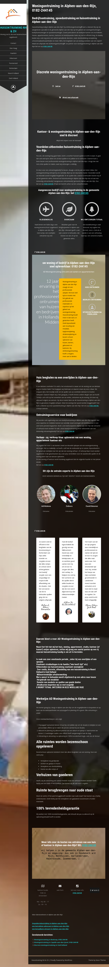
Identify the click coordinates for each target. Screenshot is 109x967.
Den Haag (13, 48)
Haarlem (13, 53)
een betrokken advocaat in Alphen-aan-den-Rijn (50, 926)
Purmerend (13, 63)
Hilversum (13, 58)
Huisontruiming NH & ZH (13, 29)
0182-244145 (47, 46)
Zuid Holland (13, 78)
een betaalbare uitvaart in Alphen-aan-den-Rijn (50, 929)
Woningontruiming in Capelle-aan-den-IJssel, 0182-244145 (56, 942)
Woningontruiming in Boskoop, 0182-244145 (50, 940)
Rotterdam (13, 68)
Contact (13, 43)
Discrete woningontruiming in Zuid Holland (50, 945)
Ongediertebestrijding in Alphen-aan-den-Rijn (49, 923)
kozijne (78, 858)
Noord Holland (13, 73)
